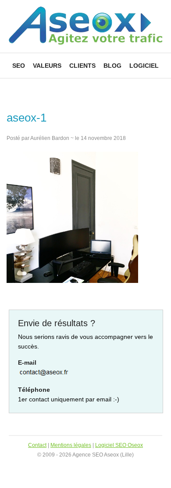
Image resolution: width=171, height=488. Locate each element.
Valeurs (47, 65)
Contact (37, 445)
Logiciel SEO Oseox (119, 445)
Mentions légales (70, 445)
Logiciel (144, 65)
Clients (82, 65)
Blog (112, 65)
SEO (18, 65)
